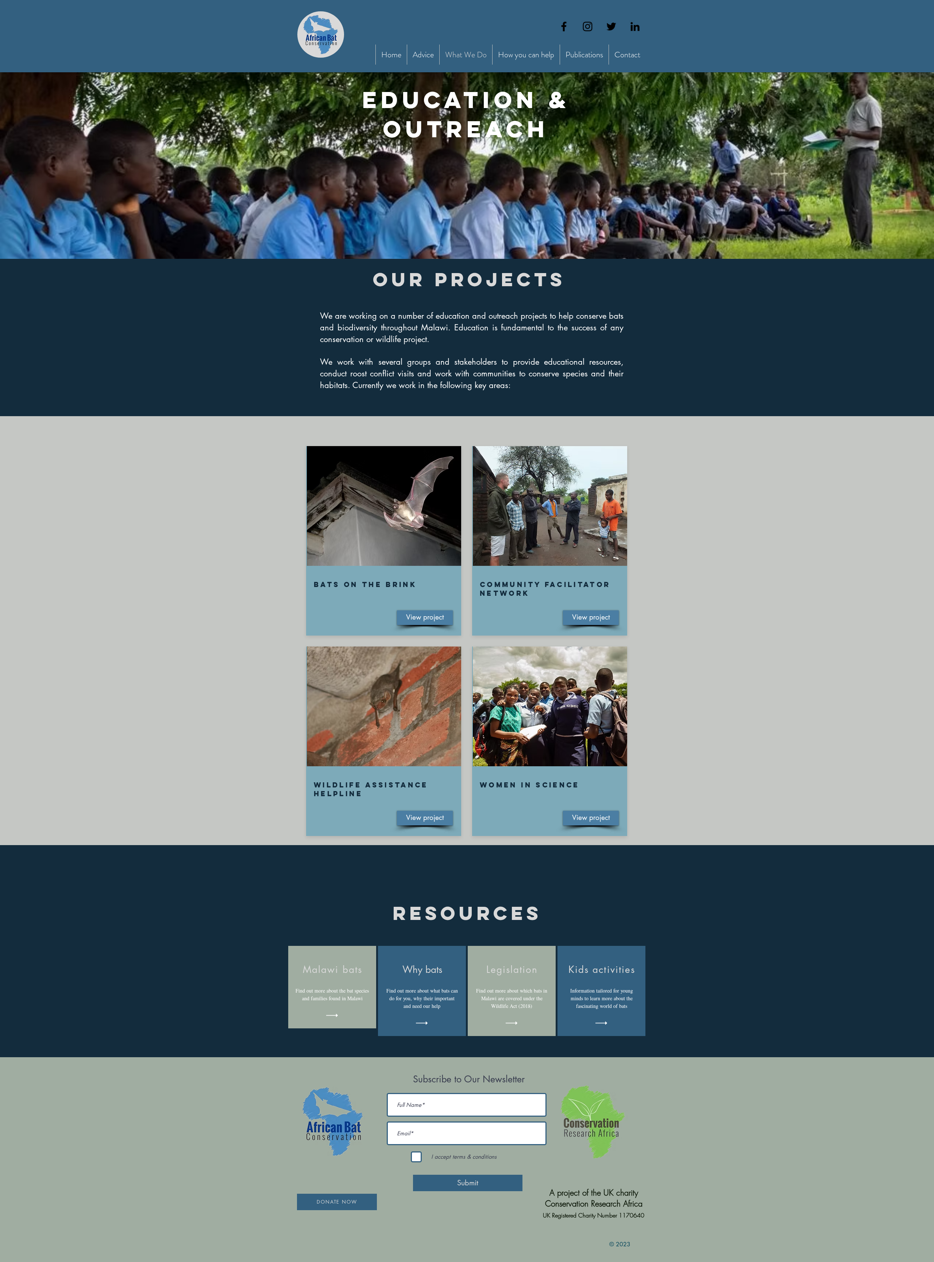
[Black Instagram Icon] (587, 26)
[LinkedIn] (635, 26)
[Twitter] (611, 26)
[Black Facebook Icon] (563, 26)
